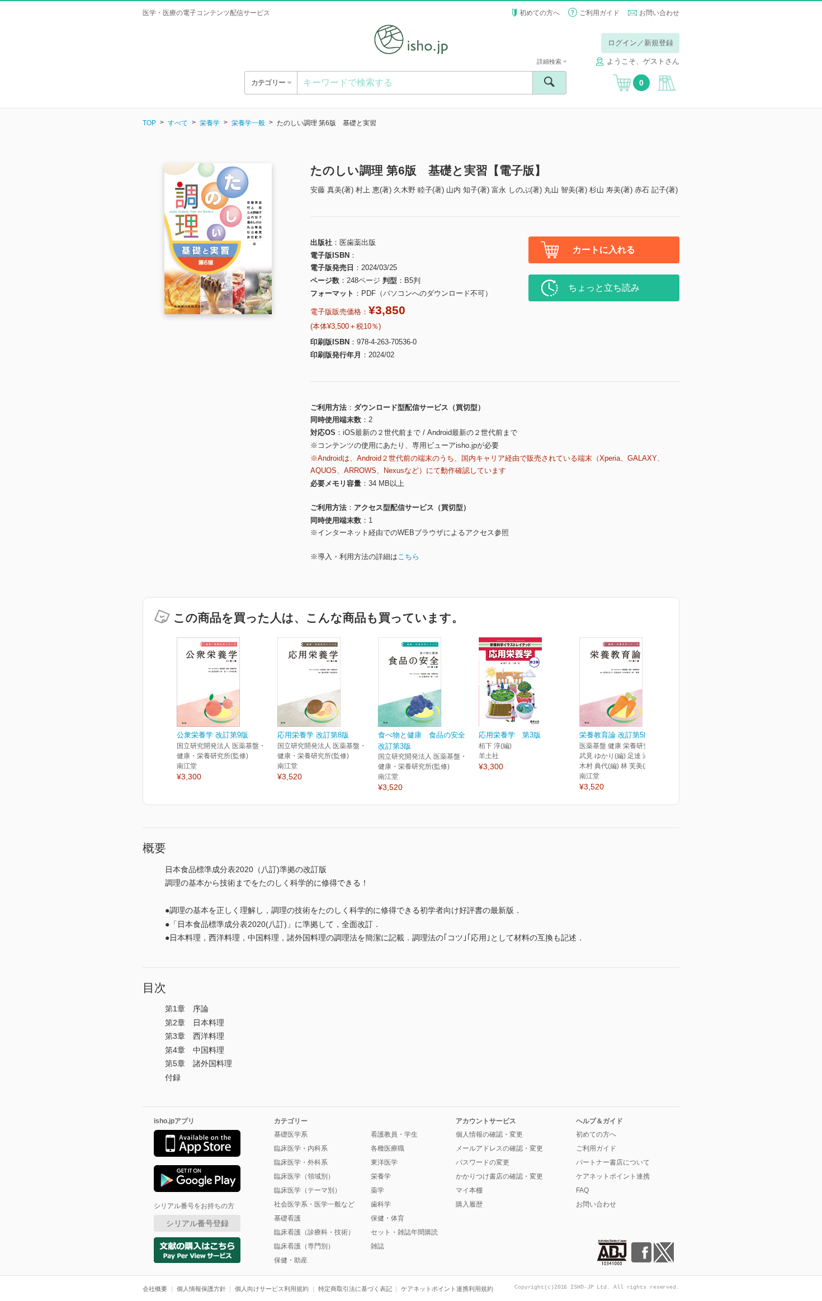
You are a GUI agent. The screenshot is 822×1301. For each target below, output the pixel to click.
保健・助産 (291, 1260)
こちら (408, 556)
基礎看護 (287, 1218)
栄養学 (210, 123)
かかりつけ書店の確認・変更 (499, 1176)
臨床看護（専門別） (304, 1246)
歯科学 (381, 1204)
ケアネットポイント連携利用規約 (447, 1288)
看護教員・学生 (394, 1134)
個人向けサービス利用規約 (272, 1288)
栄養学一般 (248, 123)
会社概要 (155, 1288)
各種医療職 (387, 1148)
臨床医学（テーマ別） (307, 1190)
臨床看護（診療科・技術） (314, 1232)
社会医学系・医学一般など (314, 1204)
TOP (149, 123)
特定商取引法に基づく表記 (355, 1288)
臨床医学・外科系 (301, 1162)
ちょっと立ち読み (604, 287)
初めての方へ (539, 13)
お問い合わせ (659, 13)
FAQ (582, 1190)
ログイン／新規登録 (640, 43)
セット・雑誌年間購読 (404, 1232)
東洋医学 (384, 1162)
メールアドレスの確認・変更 (499, 1148)
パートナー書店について (613, 1162)
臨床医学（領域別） (304, 1176)
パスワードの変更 (482, 1162)
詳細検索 (550, 61)
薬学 (377, 1190)
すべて (178, 123)
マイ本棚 (469, 1190)
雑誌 (377, 1246)
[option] (227, 710)
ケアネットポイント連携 (613, 1176)
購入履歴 (469, 1204)
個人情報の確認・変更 (489, 1134)
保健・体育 (387, 1218)
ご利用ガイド (599, 13)
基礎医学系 (291, 1134)
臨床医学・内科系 (301, 1148)
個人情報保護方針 (201, 1288)
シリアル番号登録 (197, 1223)
